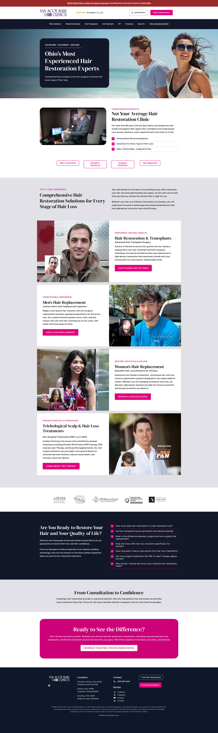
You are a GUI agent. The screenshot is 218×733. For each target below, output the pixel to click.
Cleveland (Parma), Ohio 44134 (89, 682)
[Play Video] (73, 126)
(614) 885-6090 (93, 699)
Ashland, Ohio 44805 (85, 689)
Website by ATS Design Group (109, 715)
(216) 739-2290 (92, 684)
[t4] (133, 496)
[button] (90, 12)
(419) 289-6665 (92, 691)
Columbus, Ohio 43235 (86, 696)
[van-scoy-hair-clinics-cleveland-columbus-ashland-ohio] (53, 10)
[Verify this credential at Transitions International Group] (57, 689)
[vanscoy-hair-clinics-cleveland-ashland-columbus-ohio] (59, 676)
